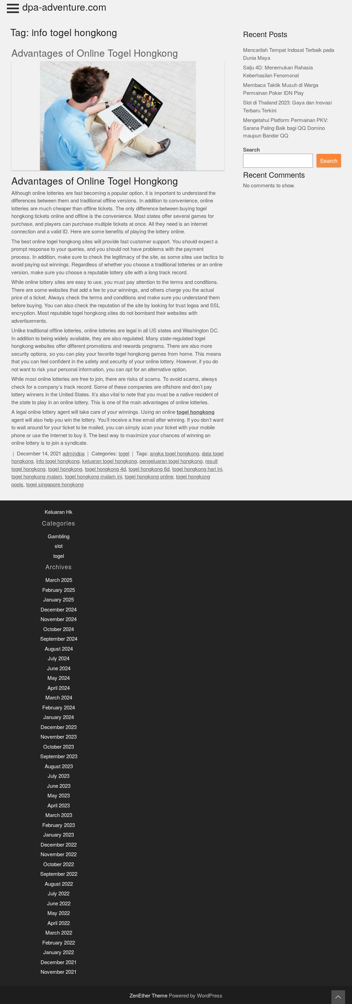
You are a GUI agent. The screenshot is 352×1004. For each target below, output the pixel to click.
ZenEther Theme (149, 995)
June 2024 (58, 668)
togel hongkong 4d (105, 469)
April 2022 (58, 923)
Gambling (58, 536)
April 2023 (58, 805)
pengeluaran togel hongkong (171, 461)
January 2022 (58, 952)
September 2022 (58, 874)
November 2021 (59, 972)
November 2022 (59, 854)
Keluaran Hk (59, 512)
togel (124, 453)
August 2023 (59, 766)
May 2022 (58, 913)
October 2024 (58, 629)
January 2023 (58, 834)
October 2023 (58, 746)
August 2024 (59, 649)
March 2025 (58, 580)
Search (251, 149)
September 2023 (58, 756)
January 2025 (58, 599)
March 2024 (58, 697)
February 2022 (58, 942)
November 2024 (59, 619)
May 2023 (58, 795)
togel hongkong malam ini (93, 476)
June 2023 (58, 786)
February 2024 (58, 707)
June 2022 (58, 903)
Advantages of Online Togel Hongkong (94, 53)
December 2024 (59, 609)
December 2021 (59, 962)
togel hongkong (65, 469)
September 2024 (58, 639)
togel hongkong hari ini (197, 469)
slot (59, 546)
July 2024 (58, 658)
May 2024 (58, 678)
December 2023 (59, 727)
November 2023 (59, 736)
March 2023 (58, 815)
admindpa (74, 453)
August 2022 (59, 884)
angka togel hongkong (174, 453)
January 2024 (58, 717)
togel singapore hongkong (55, 484)
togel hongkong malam (36, 476)
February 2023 (58, 825)
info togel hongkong (57, 461)
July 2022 (58, 893)
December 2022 (59, 844)
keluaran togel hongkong (109, 461)
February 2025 (58, 590)
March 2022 (58, 932)
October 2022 (58, 864)
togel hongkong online (149, 476)
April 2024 (58, 688)
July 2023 (58, 776)
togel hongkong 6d (149, 469)
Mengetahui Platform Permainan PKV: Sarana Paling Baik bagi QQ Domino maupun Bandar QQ (285, 128)
